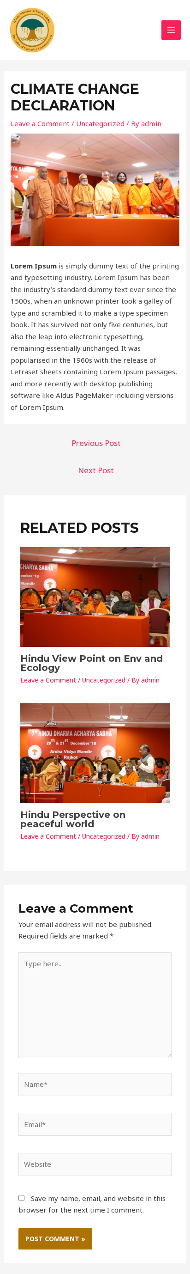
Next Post (96, 470)
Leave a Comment (40, 123)
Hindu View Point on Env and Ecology (91, 663)
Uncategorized (100, 123)
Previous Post (96, 443)
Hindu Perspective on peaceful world (72, 819)
